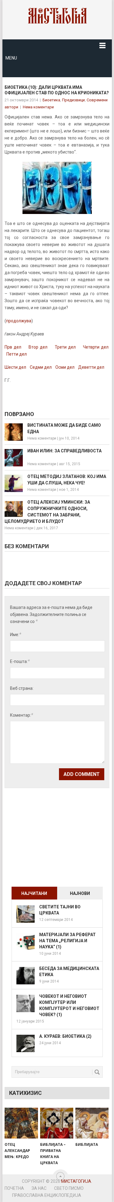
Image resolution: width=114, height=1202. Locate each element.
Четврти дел (96, 347)
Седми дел (41, 367)
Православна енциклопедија (46, 1195)
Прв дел (13, 347)
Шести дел (15, 367)
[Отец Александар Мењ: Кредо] (21, 1123)
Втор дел (37, 347)
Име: (15, 634)
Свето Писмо (69, 1188)
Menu (11, 58)
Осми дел (64, 367)
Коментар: (21, 715)
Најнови (80, 893)
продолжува (18, 320)
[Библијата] (92, 1123)
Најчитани (34, 893)
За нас (39, 1188)
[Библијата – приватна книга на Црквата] (56, 1123)
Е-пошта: (20, 661)
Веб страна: (21, 688)
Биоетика (51, 100)
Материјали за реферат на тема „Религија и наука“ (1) (67, 940)
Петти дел (16, 354)
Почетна (14, 1188)
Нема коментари (38, 107)
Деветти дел (91, 367)
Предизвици (73, 100)
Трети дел (65, 347)
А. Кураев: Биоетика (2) (65, 1036)
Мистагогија (76, 1181)
